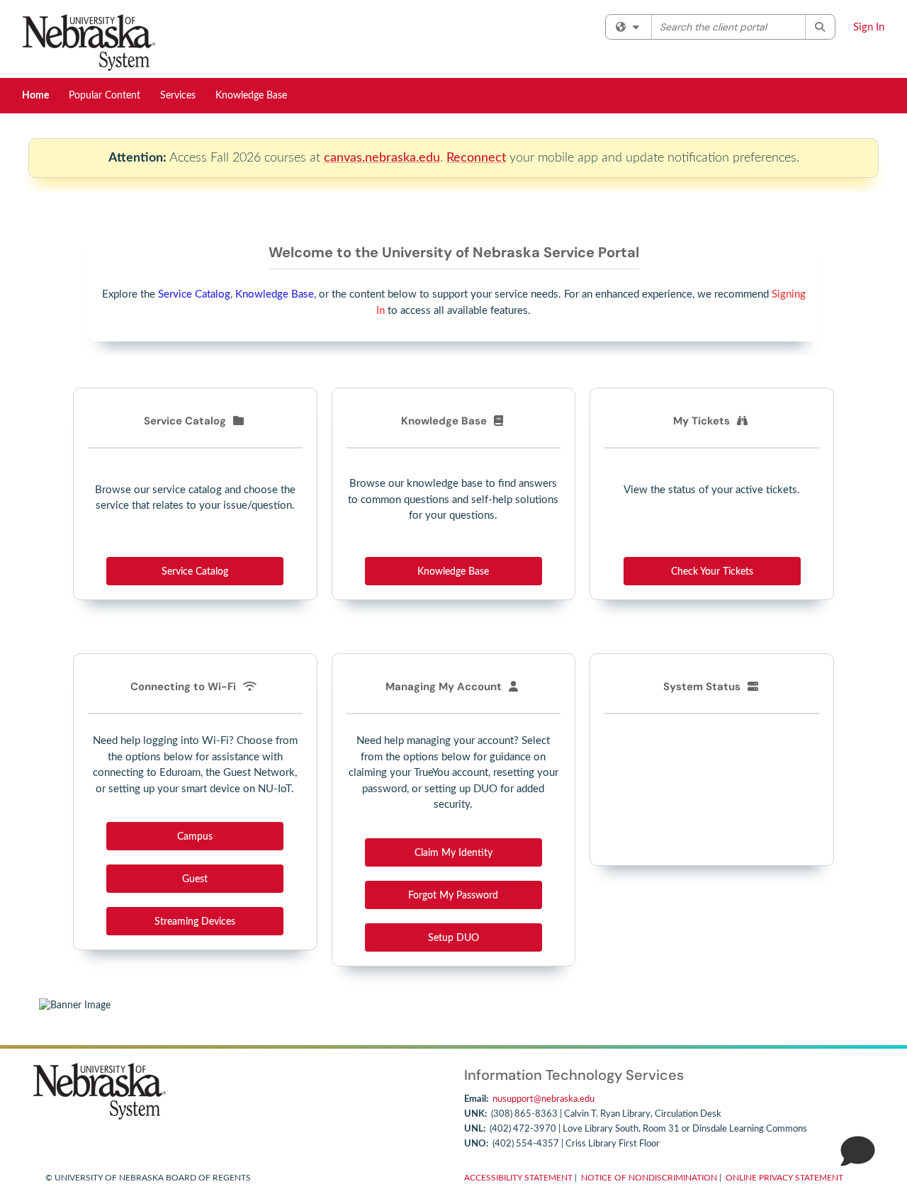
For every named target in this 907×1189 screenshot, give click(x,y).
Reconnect (476, 158)
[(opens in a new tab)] (89, 42)
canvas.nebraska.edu (382, 158)
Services (178, 96)
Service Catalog (194, 294)
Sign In (868, 27)
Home (35, 96)
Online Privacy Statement (784, 1177)
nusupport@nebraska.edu (543, 1099)
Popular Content (104, 96)
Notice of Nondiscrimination (649, 1177)
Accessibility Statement (518, 1177)
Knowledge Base (251, 96)
